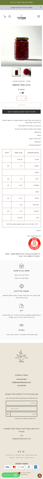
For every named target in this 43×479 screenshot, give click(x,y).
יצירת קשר (12, 457)
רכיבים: (38, 231)
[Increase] (25, 98)
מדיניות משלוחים (29, 457)
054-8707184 (21, 385)
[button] (21, 111)
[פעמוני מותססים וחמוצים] (21, 16)
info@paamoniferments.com (21, 382)
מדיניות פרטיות (10, 455)
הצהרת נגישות (19, 457)
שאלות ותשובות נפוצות (31, 455)
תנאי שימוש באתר (19, 455)
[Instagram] (23, 452)
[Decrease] (17, 98)
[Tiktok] (19, 452)
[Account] (9, 16)
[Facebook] (20, 452)
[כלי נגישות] (40, 476)
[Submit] (8, 414)
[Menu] (38, 16)
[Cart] (5, 16)
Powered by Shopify (21, 474)
